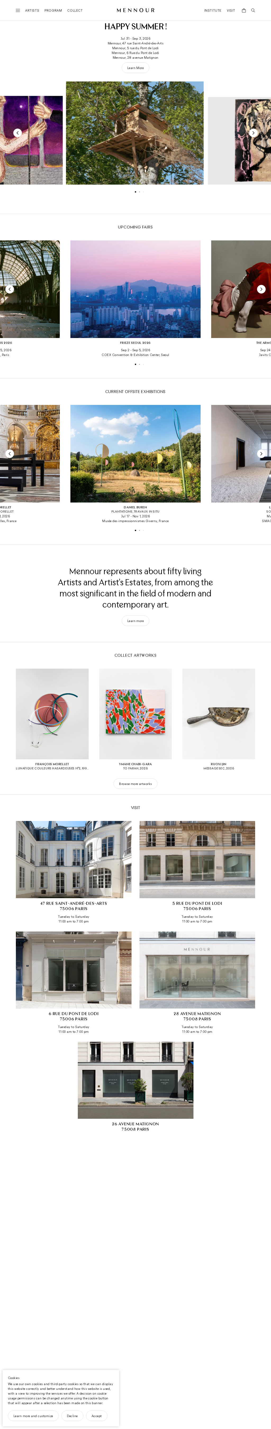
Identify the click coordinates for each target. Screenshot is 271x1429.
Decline (72, 1416)
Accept (97, 1416)
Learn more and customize (33, 1416)
